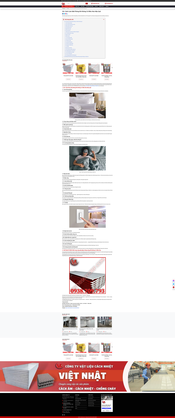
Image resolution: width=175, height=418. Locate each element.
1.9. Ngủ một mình (67, 34)
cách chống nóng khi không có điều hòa (92, 85)
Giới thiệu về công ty (90, 396)
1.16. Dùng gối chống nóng (69, 44)
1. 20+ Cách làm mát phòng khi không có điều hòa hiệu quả (73, 21)
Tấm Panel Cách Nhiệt (78, 398)
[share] (62, 13)
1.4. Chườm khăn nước (68, 27)
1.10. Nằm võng (67, 36)
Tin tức (71, 331)
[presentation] (62, 67)
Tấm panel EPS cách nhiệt (68, 75)
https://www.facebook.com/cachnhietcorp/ (72, 307)
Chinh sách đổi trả (90, 398)
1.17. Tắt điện (67, 46)
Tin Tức (68, 8)
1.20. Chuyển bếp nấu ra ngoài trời (70, 50)
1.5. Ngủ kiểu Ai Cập (68, 28)
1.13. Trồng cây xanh (68, 40)
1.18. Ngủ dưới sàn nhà (68, 47)
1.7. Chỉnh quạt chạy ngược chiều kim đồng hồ (72, 31)
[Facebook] (62, 414)
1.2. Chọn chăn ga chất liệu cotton (70, 24)
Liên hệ (76, 408)
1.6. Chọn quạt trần (67, 30)
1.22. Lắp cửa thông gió (68, 53)
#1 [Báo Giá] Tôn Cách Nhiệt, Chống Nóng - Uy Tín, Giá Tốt (80, 401)
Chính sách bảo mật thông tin (92, 400)
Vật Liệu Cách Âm (77, 404)
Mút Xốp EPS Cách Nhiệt (93, 75)
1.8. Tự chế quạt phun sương (69, 33)
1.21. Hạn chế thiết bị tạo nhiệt (69, 52)
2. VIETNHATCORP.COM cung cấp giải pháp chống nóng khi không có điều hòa (76, 56)
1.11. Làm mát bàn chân (68, 37)
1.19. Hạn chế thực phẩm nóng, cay (70, 49)
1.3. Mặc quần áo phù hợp (69, 25)
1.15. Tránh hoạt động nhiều (69, 43)
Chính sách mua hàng (91, 405)
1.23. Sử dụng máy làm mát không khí (70, 55)
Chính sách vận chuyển (91, 403)
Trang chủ (63, 8)
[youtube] (64, 414)
